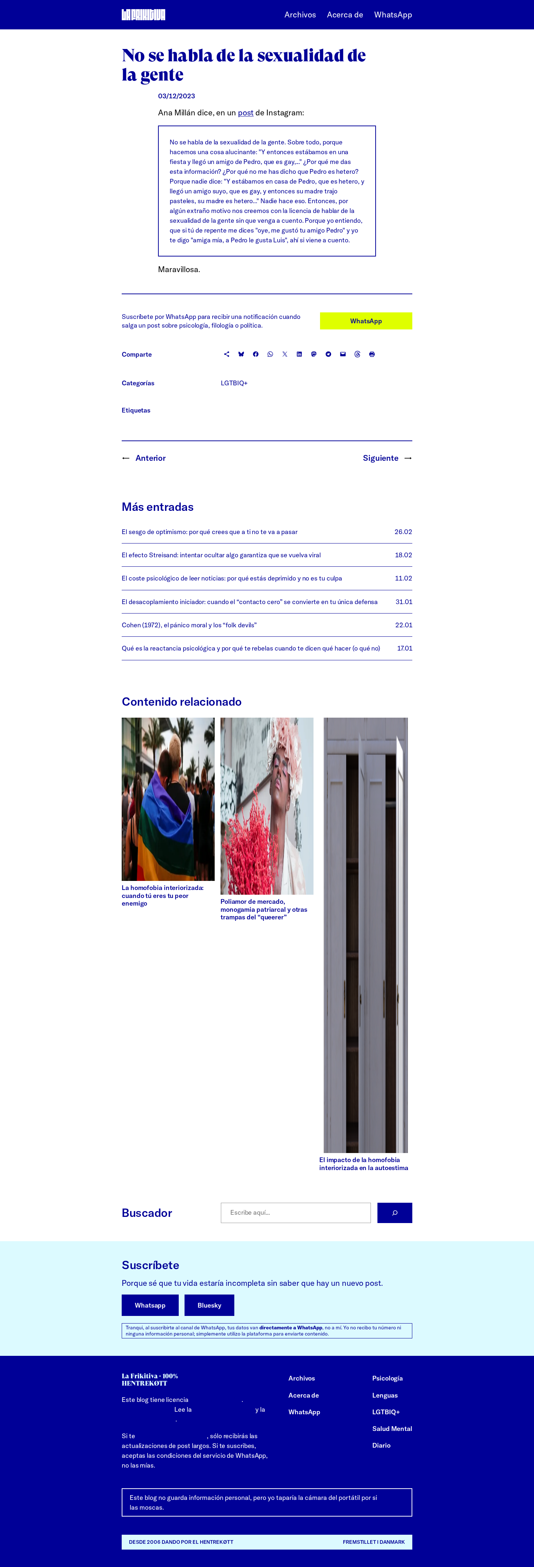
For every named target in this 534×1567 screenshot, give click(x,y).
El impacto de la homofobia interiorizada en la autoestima (365, 1164)
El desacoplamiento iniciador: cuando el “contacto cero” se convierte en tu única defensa (250, 602)
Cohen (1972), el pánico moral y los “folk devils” (189, 625)
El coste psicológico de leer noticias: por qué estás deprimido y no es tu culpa (232, 578)
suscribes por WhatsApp (171, 1436)
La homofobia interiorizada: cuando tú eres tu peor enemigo (162, 895)
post (246, 112)
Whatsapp (150, 1305)
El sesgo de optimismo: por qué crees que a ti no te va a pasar (210, 532)
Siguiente (381, 458)
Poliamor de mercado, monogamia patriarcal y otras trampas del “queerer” (264, 909)
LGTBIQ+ (234, 383)
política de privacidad (223, 1409)
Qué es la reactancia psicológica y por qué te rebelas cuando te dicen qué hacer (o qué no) (251, 648)
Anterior (150, 458)
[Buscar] (394, 1213)
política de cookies (148, 1419)
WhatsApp (366, 321)
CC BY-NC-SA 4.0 (216, 1399)
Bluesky (209, 1305)
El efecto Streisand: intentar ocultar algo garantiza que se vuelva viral (221, 555)
